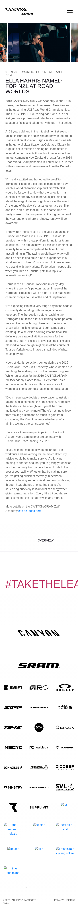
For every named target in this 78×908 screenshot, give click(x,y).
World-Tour (32, 72)
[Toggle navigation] (70, 14)
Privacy (59, 900)
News (48, 72)
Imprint (70, 900)
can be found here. (30, 510)
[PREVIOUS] (8, 541)
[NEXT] (69, 541)
